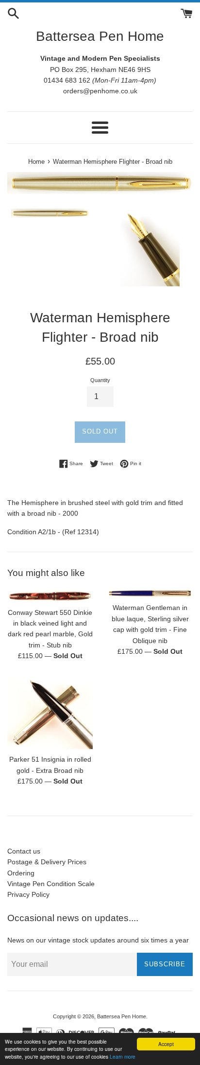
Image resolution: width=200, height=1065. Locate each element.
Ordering (20, 873)
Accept (166, 1044)
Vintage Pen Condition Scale (51, 884)
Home (36, 161)
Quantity (100, 380)
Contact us (23, 851)
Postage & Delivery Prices (46, 862)
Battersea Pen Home (100, 36)
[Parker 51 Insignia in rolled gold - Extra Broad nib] (50, 713)
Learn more (122, 1056)
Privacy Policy (28, 894)
